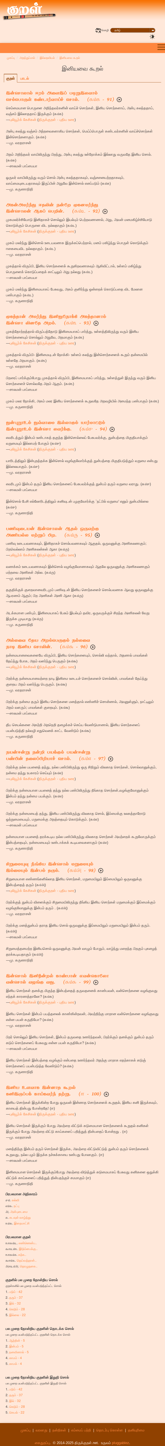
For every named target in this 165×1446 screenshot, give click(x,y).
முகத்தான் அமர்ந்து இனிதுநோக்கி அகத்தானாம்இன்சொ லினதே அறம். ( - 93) (56, 320)
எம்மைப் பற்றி (81, 1430)
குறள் (10, 78)
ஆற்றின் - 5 (17, 1340)
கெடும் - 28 (17, 1308)
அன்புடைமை (19, 1211)
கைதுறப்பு (42, 1443)
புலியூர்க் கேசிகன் (23, 120)
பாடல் (24, 78)
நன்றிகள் (59, 1430)
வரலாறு (41, 1430)
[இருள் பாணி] (152, 36)
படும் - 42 (15, 1291)
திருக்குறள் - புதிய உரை (57, 120)
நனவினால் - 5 (19, 1351)
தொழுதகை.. (28, 1266)
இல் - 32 (15, 1303)
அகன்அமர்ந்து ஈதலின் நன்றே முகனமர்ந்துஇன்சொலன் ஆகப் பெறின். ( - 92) (53, 208)
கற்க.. (22, 1254)
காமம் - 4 (15, 1357)
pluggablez (120, 1443)
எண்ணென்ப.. (28, 1242)
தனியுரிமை (136, 1430)
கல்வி (15, 1199)
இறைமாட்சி (22, 1223)
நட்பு (16, 1205)
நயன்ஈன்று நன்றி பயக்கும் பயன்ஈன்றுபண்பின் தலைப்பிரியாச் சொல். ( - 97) (55, 756)
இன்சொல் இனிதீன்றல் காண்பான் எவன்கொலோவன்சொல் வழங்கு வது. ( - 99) (57, 979)
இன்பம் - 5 (16, 1346)
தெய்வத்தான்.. (27, 1260)
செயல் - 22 (16, 1412)
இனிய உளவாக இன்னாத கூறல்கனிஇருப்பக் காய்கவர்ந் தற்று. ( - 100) (53, 1091)
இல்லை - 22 (17, 1314)
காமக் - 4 (15, 1363)
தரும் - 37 (16, 1297)
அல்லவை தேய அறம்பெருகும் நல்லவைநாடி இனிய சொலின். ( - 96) (48, 644)
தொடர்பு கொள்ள (109, 1430)
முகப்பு (26, 1430)
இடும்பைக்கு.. (28, 1248)
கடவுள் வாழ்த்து (20, 1217)
